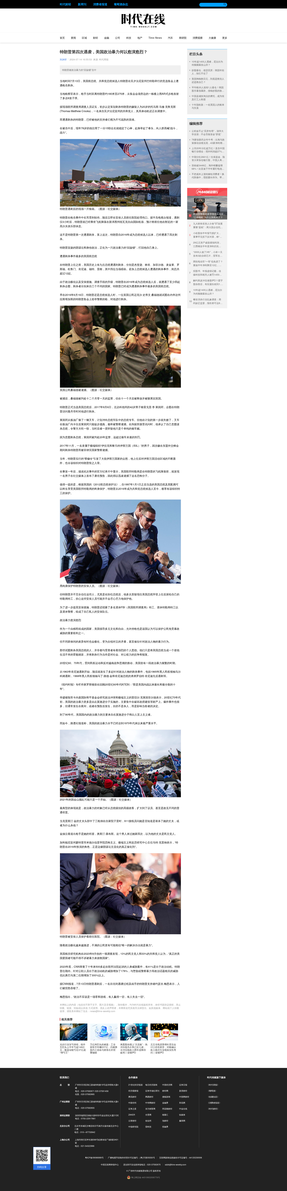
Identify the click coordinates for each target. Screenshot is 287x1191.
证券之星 (132, 1108)
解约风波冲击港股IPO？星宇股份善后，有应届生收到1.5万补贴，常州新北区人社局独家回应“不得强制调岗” (206, 282)
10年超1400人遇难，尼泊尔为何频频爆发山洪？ (207, 63)
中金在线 (183, 1108)
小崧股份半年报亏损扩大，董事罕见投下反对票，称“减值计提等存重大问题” (205, 234)
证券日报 (183, 1084)
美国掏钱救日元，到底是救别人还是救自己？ (208, 80)
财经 (95, 38)
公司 (117, 38)
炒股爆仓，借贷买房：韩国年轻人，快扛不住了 (208, 72)
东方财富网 (150, 1108)
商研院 (183, 38)
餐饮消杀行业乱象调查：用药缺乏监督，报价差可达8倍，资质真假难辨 (205, 301)
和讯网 (182, 1102)
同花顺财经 (167, 1108)
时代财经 (65, 4)
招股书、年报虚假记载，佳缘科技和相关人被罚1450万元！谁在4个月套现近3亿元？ (205, 272)
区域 (84, 38)
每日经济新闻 (151, 1084)
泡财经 (165, 1120)
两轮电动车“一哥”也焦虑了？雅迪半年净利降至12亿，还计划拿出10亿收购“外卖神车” (206, 263)
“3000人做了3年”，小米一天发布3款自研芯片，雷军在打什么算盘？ (205, 253)
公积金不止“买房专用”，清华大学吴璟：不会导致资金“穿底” (208, 132)
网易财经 (149, 1096)
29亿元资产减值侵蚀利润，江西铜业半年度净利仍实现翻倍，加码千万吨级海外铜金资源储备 (205, 244)
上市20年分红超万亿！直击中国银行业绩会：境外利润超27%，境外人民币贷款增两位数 (208, 151)
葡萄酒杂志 (121, 4)
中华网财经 (150, 1102)
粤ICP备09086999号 (94, 1157)
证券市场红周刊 (152, 1090)
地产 (139, 38)
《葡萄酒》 (212, 1090)
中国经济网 (167, 1084)
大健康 (212, 38)
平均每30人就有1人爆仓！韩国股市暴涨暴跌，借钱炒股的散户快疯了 (208, 90)
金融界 (165, 1102)
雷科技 (148, 1126)
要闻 (73, 38)
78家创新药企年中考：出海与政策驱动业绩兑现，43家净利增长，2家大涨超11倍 (208, 143)
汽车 (170, 38)
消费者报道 (100, 4)
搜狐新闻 (166, 1096)
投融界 (165, 1126)
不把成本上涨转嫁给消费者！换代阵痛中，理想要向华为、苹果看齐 (208, 177)
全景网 (148, 1114)
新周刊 (82, 4)
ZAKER (131, 1114)
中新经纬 (132, 1102)
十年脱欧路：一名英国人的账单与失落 (208, 106)
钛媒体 (182, 1114)
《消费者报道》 (214, 1102)
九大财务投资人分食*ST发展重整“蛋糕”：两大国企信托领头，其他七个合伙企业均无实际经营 (206, 225)
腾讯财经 (132, 1096)
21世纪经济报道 (135, 1084)
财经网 (165, 1090)
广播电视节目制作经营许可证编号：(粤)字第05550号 (131, 1157)
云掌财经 (132, 1120)
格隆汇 (165, 1114)
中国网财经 (184, 1096)
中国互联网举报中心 (110, 1164)
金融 (106, 38)
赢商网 (182, 1120)
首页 (62, 38)
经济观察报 (133, 1090)
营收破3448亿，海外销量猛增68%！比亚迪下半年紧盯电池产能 (208, 168)
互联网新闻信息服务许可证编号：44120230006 (180, 1157)
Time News (155, 38)
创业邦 (148, 1120)
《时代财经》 (213, 1108)
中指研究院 (133, 1126)
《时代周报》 (213, 1084)
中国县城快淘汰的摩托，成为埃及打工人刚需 (208, 97)
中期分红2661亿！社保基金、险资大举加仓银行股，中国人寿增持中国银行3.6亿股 (208, 160)
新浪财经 (183, 1090)
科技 (128, 38)
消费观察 (198, 38)
